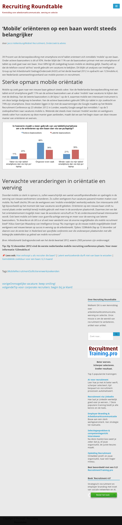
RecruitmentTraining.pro (100, 470)
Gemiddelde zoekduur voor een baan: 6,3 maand (27, 258)
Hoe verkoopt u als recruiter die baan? (35, 255)
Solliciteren (35, 271)
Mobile (11, 271)
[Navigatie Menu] (116, 6)
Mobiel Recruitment (35, 43)
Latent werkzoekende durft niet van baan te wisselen (85, 255)
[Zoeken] (116, 334)
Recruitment (22, 271)
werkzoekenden (50, 271)
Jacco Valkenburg (15, 43)
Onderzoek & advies (56, 43)
